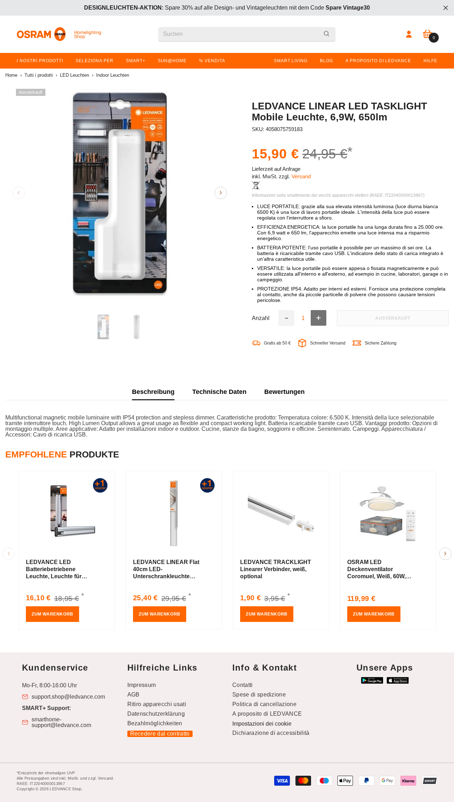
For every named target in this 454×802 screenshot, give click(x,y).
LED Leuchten (74, 75)
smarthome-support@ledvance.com (61, 722)
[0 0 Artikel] (427, 34)
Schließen (446, 8)
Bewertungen (284, 391)
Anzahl (261, 318)
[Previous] (18, 192)
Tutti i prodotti (38, 75)
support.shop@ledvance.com (68, 697)
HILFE (430, 60)
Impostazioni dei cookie (262, 724)
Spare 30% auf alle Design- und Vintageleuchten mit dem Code (227, 8)
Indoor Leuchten (112, 75)
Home (11, 75)
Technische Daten (219, 391)
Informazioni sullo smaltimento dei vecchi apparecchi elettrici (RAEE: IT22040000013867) (338, 195)
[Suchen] (247, 34)
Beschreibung (153, 391)
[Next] (221, 192)
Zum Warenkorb (52, 614)
